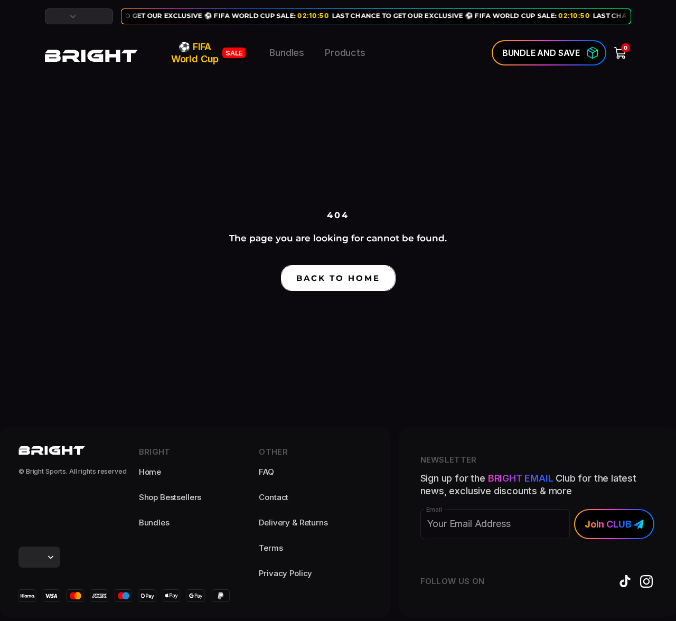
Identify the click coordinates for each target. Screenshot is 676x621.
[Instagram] (646, 581)
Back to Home (338, 278)
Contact (273, 497)
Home (150, 472)
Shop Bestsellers (170, 497)
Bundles (286, 52)
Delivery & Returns (293, 523)
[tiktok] (625, 581)
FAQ (266, 472)
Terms (271, 548)
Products (345, 52)
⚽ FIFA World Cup (207, 52)
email (434, 509)
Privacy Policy (285, 573)
